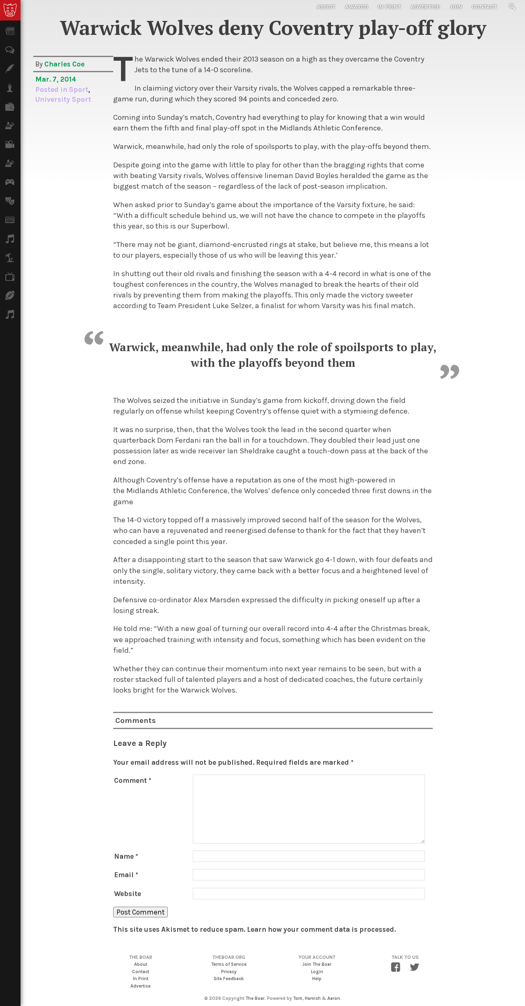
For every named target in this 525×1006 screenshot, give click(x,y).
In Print (389, 6)
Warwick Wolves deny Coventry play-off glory (273, 27)
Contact (484, 6)
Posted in (52, 89)
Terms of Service (229, 964)
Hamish (313, 998)
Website (127, 893)
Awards (356, 6)
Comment (132, 780)
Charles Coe (64, 64)
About (326, 6)
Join (456, 6)
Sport (78, 89)
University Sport (63, 99)
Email (126, 875)
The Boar (255, 998)
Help (317, 978)
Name (126, 856)
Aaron (333, 998)
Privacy (229, 971)
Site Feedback (229, 978)
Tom (297, 998)
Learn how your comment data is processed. (321, 929)
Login (317, 971)
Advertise (425, 6)
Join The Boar (316, 964)
